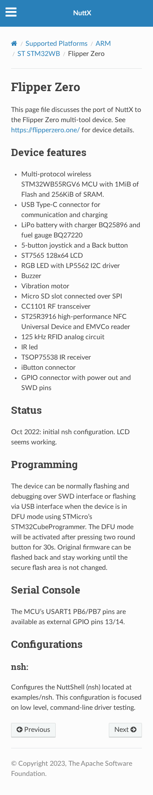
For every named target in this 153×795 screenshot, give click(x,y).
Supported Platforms (57, 43)
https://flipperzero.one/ (45, 130)
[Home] (14, 43)
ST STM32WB (38, 53)
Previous (36, 729)
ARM (103, 43)
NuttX (82, 13)
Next (122, 729)
